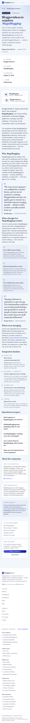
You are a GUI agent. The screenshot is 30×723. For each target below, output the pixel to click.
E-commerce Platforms (9, 672)
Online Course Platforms (9, 667)
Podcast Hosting (7, 669)
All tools (4, 591)
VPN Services (6, 655)
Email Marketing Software (9, 635)
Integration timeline (9, 532)
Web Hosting (6, 662)
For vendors (5, 617)
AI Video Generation (8, 688)
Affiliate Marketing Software (10, 642)
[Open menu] (26, 2)
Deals (3, 600)
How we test (15, 554)
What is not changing (9, 530)
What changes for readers (11, 528)
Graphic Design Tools (8, 680)
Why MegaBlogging (9, 525)
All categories (5, 594)
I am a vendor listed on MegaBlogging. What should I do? (13, 443)
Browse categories (15, 551)
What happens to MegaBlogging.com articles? (13, 418)
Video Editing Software (9, 685)
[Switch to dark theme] (23, 2)
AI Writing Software (8, 696)
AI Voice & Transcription (9, 690)
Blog (3, 603)
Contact (4, 620)
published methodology (20, 338)
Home (3, 8)
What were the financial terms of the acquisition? (14, 451)
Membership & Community (10, 674)
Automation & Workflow (9, 704)
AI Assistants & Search (9, 699)
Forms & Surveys (7, 709)
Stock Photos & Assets (9, 683)
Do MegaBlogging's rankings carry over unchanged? (13, 435)
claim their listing (20, 510)
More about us (8, 478)
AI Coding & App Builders (9, 701)
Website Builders (7, 664)
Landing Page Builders (9, 639)
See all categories (23, 629)
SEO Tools (6, 651)
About (3, 611)
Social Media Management (10, 637)
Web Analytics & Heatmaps (10, 653)
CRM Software (7, 644)
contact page (7, 508)
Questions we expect (9, 535)
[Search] (19, 2)
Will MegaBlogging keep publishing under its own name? (12, 427)
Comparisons (5, 597)
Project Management (8, 706)
